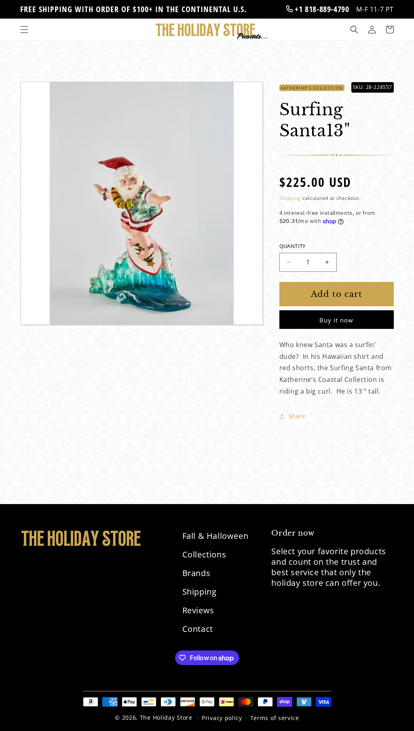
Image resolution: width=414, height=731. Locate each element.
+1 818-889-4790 (321, 9)
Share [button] (297, 416)
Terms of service (274, 718)
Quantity (292, 246)
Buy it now (336, 320)
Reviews (198, 610)
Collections (204, 554)
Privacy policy (222, 718)
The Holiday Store (166, 717)
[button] (24, 29)
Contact (197, 628)
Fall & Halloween (215, 535)
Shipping (290, 198)
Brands (196, 573)
